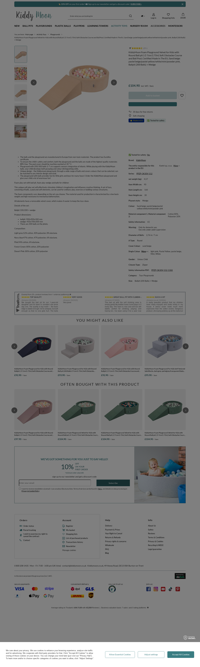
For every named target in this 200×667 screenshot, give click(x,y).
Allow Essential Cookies (120, 654)
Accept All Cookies (180, 654)
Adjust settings (151, 654)
